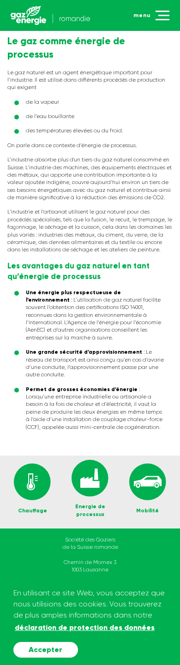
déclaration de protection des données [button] (85, 627)
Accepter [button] (45, 649)
